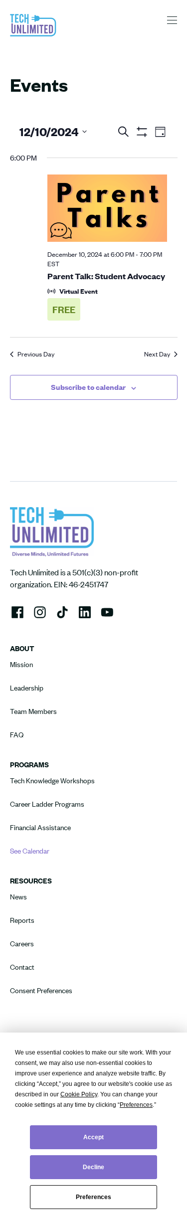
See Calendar (29, 851)
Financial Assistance (40, 827)
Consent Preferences (41, 990)
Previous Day (35, 354)
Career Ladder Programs (47, 804)
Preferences (93, 1197)
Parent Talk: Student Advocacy (106, 275)
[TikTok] (62, 611)
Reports (22, 920)
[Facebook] (17, 611)
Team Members (33, 711)
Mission (21, 664)
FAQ (16, 734)
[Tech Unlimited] (33, 35)
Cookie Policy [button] (78, 1094)
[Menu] (172, 20)
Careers (22, 943)
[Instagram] (39, 611)
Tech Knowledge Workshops (52, 780)
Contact (22, 967)
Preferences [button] (136, 1104)
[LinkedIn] (84, 610)
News (18, 896)
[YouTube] (107, 610)
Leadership (26, 688)
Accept (93, 1137)
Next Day (157, 354)
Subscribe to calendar (88, 387)
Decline (93, 1167)
